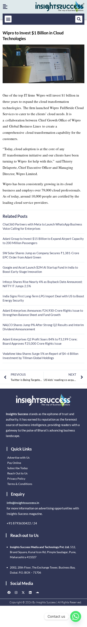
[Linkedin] (30, 592)
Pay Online (14, 462)
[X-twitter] (23, 592)
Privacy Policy (16, 478)
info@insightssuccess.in (23, 503)
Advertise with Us (18, 457)
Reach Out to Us (17, 473)
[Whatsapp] (75, 616)
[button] (8, 19)
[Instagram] (16, 592)
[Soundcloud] (37, 592)
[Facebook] (9, 592)
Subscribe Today (17, 468)
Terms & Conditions (19, 484)
